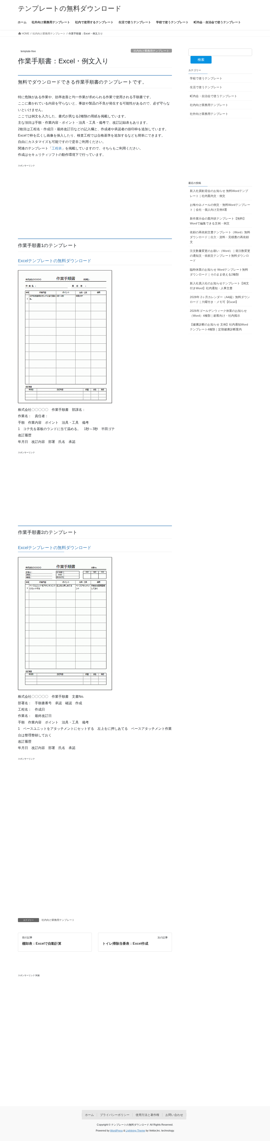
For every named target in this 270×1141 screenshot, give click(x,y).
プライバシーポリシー (115, 1115)
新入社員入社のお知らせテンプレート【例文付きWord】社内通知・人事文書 (219, 286)
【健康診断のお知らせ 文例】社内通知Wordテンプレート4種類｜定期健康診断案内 (219, 327)
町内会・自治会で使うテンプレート (213, 96)
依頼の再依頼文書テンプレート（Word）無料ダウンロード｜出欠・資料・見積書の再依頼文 (220, 237)
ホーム (89, 1115)
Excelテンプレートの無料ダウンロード (54, 260)
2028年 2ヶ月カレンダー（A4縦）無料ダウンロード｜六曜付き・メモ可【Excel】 (220, 299)
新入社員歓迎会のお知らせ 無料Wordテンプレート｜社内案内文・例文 (219, 193)
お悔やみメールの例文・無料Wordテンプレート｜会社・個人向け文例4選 (220, 207)
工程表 (57, 148)
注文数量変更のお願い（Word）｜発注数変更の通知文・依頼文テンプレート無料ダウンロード (220, 255)
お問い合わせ (174, 1115)
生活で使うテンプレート (206, 87)
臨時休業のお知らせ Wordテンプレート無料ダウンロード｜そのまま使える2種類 (219, 272)
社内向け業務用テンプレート (151, 50)
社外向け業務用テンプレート (209, 113)
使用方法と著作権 (147, 1115)
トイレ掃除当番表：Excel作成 (125, 943)
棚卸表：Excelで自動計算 (41, 943)
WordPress (116, 1130)
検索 (201, 59)
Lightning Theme (135, 1130)
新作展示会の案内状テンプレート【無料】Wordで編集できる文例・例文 (218, 221)
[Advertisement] (95, 202)
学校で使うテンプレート (206, 78)
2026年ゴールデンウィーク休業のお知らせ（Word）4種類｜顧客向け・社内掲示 (218, 313)
